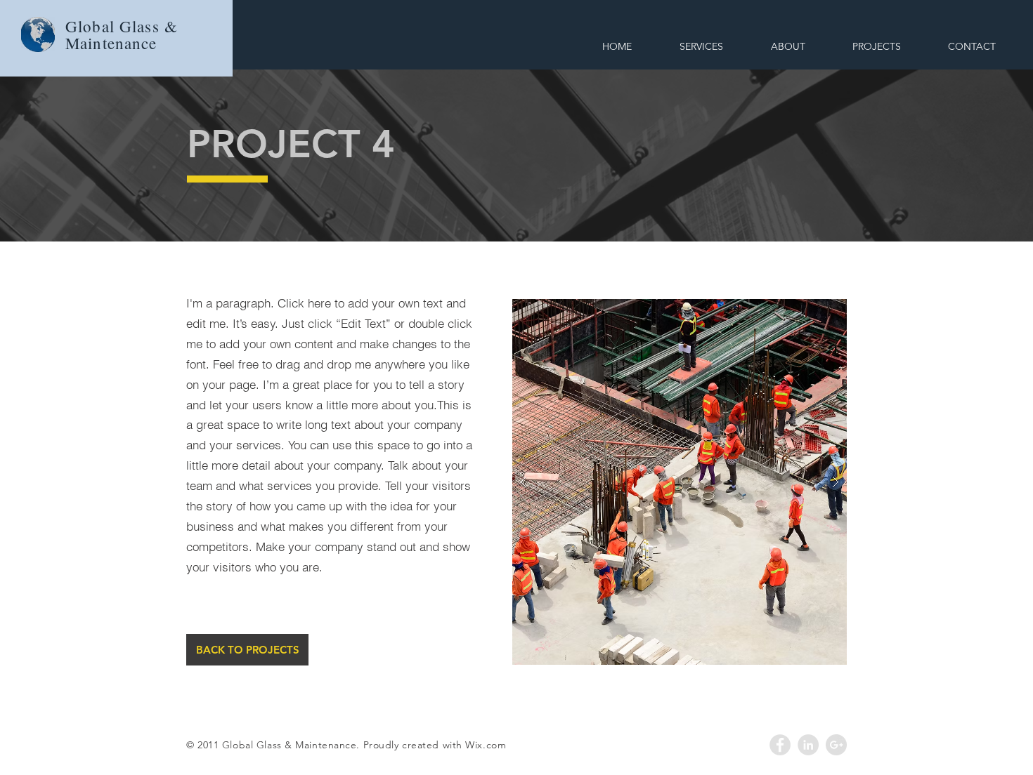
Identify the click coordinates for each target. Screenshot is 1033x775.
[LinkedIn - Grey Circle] (808, 744)
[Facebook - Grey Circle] (780, 744)
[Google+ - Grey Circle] (836, 744)
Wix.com (485, 744)
